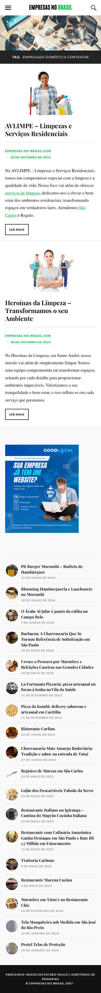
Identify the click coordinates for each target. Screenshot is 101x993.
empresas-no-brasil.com (28, 151)
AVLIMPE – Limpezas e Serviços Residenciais (38, 129)
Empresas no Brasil (46, 983)
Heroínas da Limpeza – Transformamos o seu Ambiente (38, 310)
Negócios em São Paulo (47, 974)
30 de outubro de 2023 (31, 157)
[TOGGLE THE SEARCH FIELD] (93, 7)
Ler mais (17, 229)
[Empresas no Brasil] (50, 7)
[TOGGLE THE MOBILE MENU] (8, 7)
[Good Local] (42, 541)
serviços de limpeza (22, 193)
